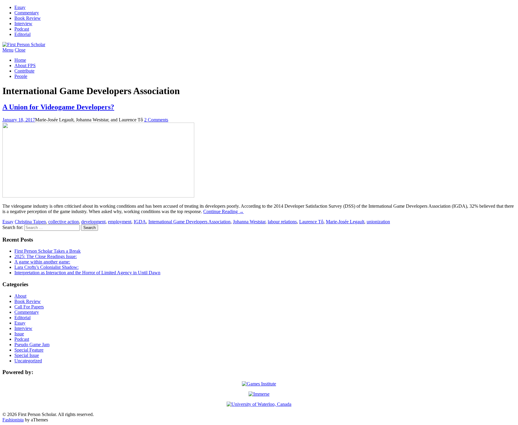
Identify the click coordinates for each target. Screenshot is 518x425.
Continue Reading (223, 211)
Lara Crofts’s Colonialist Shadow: (46, 267)
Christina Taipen (30, 221)
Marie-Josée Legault (345, 221)
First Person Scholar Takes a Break (47, 251)
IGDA (140, 221)
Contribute (24, 70)
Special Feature (28, 349)
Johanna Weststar (249, 221)
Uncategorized (28, 360)
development (93, 221)
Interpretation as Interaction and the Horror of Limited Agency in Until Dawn (87, 272)
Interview (23, 23)
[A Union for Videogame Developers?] (98, 195)
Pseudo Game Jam (31, 344)
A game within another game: (42, 261)
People (20, 76)
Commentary (26, 12)
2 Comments (156, 119)
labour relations (282, 221)
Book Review (27, 18)
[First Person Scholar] (23, 44)
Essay (19, 7)
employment (119, 221)
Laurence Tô (311, 221)
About (20, 296)
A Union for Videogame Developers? (58, 107)
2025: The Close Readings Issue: (45, 256)
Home (20, 60)
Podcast (21, 28)
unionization (378, 221)
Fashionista (13, 419)
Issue (19, 333)
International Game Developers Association (189, 221)
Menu (7, 49)
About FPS (25, 65)
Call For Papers (29, 306)
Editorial (22, 34)
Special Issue (26, 355)
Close (20, 49)
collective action (63, 221)
